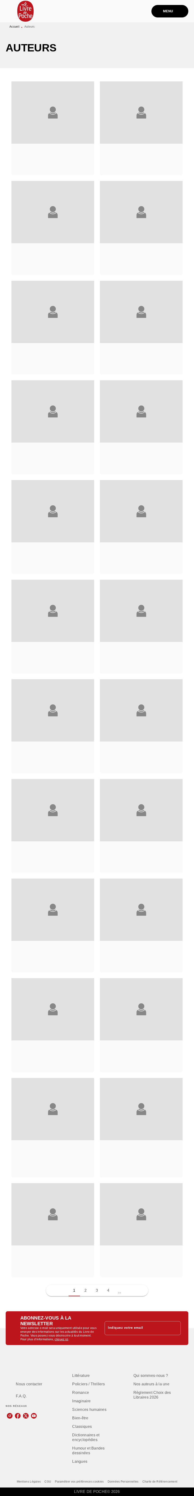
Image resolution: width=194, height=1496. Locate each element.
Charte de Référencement (159, 1481)
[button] (52, 128)
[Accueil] (25, 11)
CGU (47, 1481)
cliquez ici (61, 1339)
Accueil (14, 26)
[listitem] (10, 1416)
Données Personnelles (123, 1481)
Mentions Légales (29, 1481)
